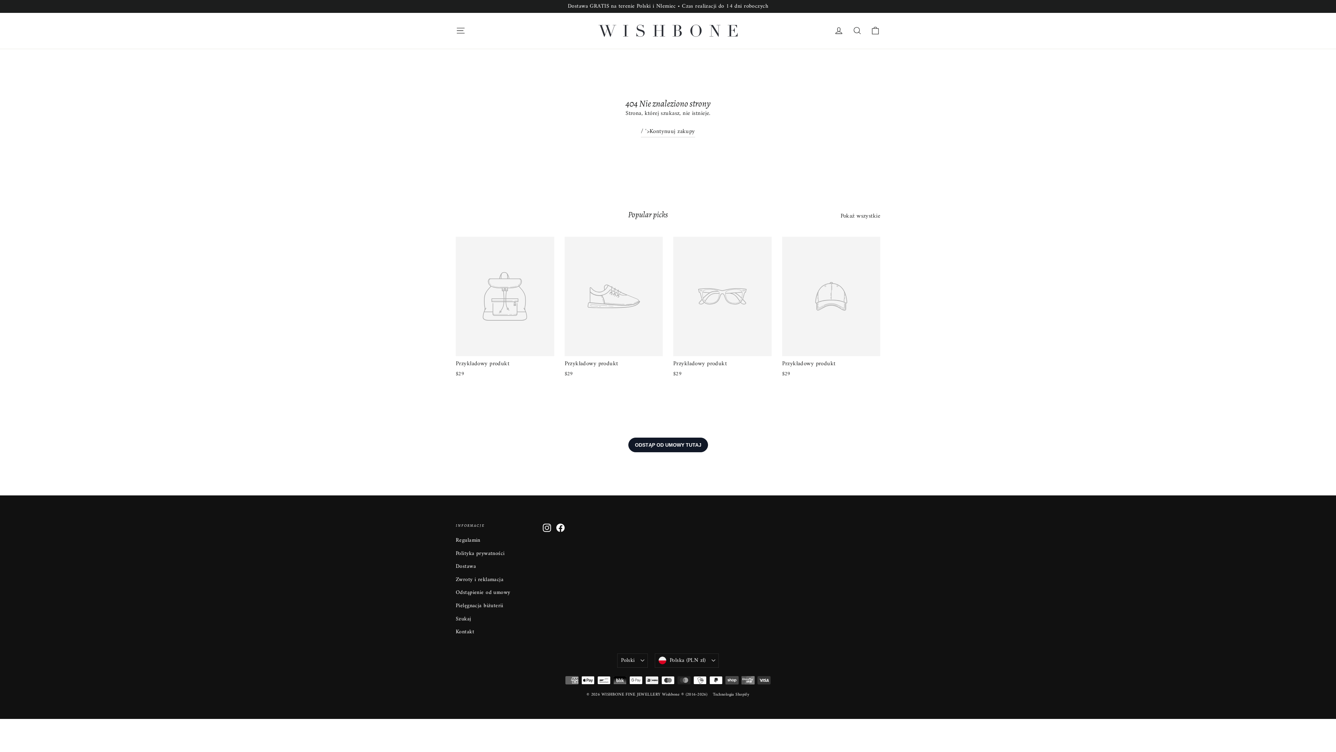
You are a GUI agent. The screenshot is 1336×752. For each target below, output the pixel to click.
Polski (628, 660)
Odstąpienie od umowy (483, 592)
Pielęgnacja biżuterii (479, 606)
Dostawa (466, 566)
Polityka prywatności (480, 553)
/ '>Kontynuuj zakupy (668, 131)
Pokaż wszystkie (860, 216)
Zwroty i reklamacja (479, 580)
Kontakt (465, 632)
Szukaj (463, 619)
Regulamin (468, 540)
